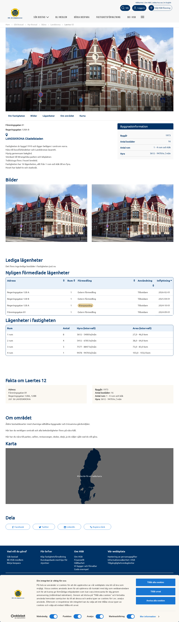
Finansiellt (79, 559)
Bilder (33, 115)
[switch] (78, 616)
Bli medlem (61, 17)
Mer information (148, 616)
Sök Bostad (40, 17)
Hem (8, 24)
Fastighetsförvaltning (108, 17)
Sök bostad (12, 556)
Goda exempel (81, 569)
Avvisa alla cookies (155, 600)
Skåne (43, 24)
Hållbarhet (139, 2)
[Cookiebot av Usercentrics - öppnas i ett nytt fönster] (18, 616)
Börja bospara (82, 17)
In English (167, 2)
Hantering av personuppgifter (122, 556)
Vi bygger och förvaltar (85, 565)
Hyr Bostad (32, 24)
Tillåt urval (156, 591)
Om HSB (148, 2)
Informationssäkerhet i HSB (121, 559)
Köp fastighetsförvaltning (53, 556)
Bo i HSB (131, 17)
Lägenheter (49, 115)
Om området (67, 115)
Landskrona (55, 24)
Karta (83, 115)
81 (15, 124)
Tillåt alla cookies (155, 582)
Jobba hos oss (157, 2)
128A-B (17, 129)
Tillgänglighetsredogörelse (121, 562)
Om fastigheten (16, 115)
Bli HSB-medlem (15, 559)
